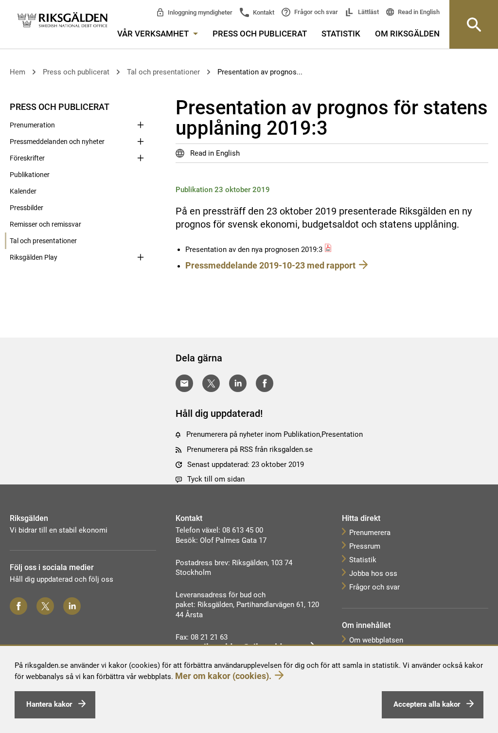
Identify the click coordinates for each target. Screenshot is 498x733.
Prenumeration (32, 125)
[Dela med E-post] (184, 383)
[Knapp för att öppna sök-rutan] (473, 24)
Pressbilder (26, 208)
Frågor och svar (315, 12)
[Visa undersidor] (140, 106)
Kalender (23, 191)
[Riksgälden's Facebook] (18, 606)
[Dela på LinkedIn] (238, 383)
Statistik (340, 33)
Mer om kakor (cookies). (223, 676)
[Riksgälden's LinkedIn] (72, 606)
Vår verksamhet (154, 33)
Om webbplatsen (376, 640)
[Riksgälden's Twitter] (45, 606)
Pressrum (364, 546)
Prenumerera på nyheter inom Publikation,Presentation (274, 434)
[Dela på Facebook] (264, 383)
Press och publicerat (260, 33)
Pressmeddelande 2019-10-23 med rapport (270, 265)
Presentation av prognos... (259, 72)
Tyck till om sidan (216, 479)
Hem (17, 72)
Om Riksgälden (407, 33)
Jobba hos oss (373, 573)
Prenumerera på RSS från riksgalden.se (250, 449)
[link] (62, 20)
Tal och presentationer (163, 72)
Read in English (418, 12)
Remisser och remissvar (45, 224)
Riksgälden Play (33, 257)
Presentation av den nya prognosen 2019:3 (253, 249)
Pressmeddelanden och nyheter (57, 141)
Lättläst (367, 12)
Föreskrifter (27, 158)
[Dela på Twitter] (211, 383)
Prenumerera (370, 532)
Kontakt (262, 12)
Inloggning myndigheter (199, 12)
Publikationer (30, 175)
